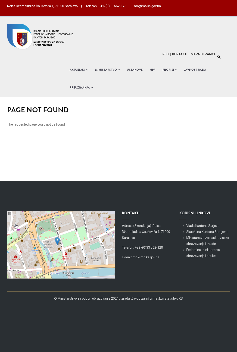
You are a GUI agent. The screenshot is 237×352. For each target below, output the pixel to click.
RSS (165, 54)
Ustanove (135, 70)
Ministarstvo (106, 70)
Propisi (168, 70)
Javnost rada (195, 70)
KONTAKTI (179, 54)
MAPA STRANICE (203, 54)
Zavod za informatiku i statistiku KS (157, 298)
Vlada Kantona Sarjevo (202, 226)
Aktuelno (77, 70)
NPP (153, 70)
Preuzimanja (80, 88)
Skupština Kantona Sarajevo (207, 232)
